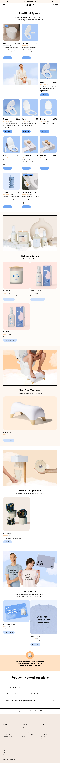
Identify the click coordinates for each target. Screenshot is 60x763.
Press (4, 750)
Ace (4, 155)
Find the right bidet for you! (30, 1)
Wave (24, 118)
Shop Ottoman (9, 440)
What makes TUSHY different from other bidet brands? (25, 694)
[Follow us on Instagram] (19, 711)
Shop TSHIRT (35, 644)
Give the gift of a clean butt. (9, 628)
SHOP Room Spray (10, 340)
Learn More (8, 267)
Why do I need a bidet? (14, 687)
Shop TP (8, 541)
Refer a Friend (7, 738)
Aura (42, 82)
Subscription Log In (8, 727)
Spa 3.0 (43, 155)
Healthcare (44, 734)
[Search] (53, 5)
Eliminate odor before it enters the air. (38, 295)
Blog (4, 752)
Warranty (24, 736)
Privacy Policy (45, 738)
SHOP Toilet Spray (37, 299)
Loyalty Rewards (7, 736)
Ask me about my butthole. (36, 640)
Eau (4, 43)
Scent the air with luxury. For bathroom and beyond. (14, 295)
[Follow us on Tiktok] (24, 711)
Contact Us (44, 727)
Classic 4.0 (26, 192)
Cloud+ (25, 43)
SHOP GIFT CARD (9, 632)
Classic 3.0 (26, 155)
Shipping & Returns (27, 734)
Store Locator (44, 736)
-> (27, 719)
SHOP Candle (9, 299)
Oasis (42, 118)
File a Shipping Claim (9, 734)
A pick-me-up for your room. (9, 336)
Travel (5, 192)
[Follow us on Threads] (35, 711)
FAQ (23, 727)
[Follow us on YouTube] (41, 711)
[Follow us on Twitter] (30, 711)
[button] (12, 4)
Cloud (5, 118)
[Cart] (56, 5)
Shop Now (8, 58)
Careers (5, 754)
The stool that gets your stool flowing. (11, 436)
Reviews (5, 748)
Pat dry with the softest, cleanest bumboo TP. (12, 538)
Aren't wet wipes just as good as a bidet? (20, 700)
